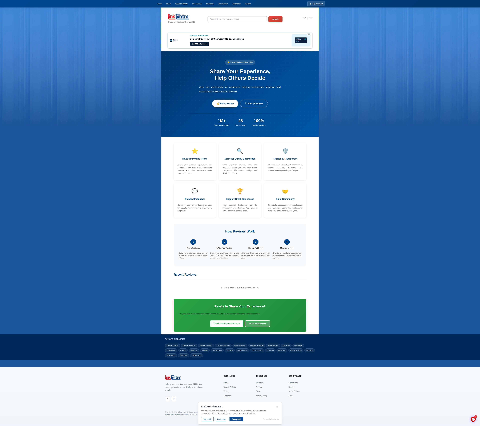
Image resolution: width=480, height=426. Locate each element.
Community (293, 383)
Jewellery (193, 350)
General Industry (172, 345)
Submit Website (181, 4)
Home (159, 4)
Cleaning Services (223, 345)
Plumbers (270, 350)
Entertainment (196, 355)
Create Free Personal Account (227, 323)
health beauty (217, 350)
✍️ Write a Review (225, 103)
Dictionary (236, 4)
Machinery (282, 350)
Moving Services (296, 350)
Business (229, 350)
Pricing (226, 391)
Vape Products (242, 350)
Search (275, 19)
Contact (259, 387)
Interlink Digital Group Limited (174, 414)
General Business (189, 345)
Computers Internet (256, 345)
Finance (183, 350)
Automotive (298, 345)
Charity (291, 387)
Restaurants (171, 355)
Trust (258, 391)
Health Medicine (240, 345)
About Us (260, 383)
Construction (171, 350)
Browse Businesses (257, 323)
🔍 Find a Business (254, 103)
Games (248, 4)
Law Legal (183, 355)
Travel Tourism (273, 345)
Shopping (309, 350)
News (168, 4)
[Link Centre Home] (181, 16)
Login (291, 396)
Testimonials (223, 4)
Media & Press (294, 391)
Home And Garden (206, 345)
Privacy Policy (261, 396)
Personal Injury (257, 350)
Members (210, 4)
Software (205, 350)
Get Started (197, 4)
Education (286, 345)
